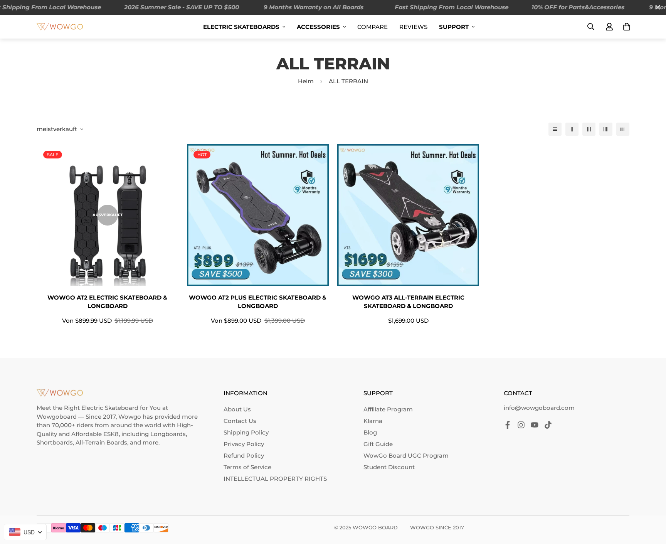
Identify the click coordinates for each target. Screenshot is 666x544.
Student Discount (389, 467)
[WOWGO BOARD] (60, 26)
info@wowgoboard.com (539, 407)
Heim (306, 81)
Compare (372, 26)
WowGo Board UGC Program (406, 455)
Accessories (318, 26)
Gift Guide (378, 444)
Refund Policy (244, 455)
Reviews (413, 26)
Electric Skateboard (109, 407)
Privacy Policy (244, 444)
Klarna (372, 420)
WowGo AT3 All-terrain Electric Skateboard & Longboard (408, 302)
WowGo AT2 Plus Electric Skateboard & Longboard (257, 302)
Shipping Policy (246, 432)
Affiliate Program (388, 409)
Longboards (168, 434)
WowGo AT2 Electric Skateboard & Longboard (107, 302)
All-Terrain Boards (101, 442)
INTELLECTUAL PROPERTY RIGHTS (275, 478)
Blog (370, 432)
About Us (237, 409)
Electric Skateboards (241, 26)
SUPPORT (454, 26)
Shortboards (55, 442)
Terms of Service (247, 467)
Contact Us (240, 420)
